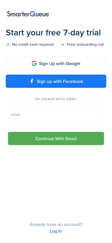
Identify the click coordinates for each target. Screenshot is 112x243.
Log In (56, 231)
